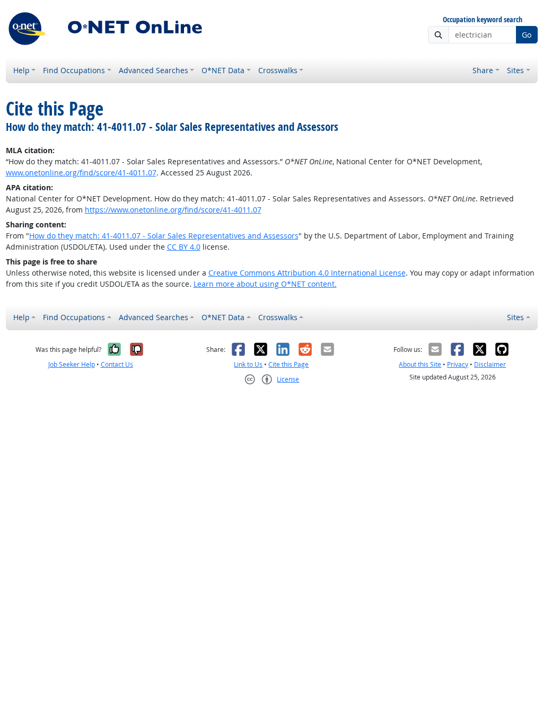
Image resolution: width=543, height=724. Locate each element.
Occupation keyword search (482, 19)
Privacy (457, 364)
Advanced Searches (153, 70)
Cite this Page (288, 364)
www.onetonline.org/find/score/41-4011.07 (81, 172)
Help (21, 70)
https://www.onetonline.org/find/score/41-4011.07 (173, 210)
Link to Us (248, 364)
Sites (515, 70)
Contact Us (117, 364)
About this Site (420, 364)
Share (482, 70)
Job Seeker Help (71, 364)
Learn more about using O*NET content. (265, 284)
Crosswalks (277, 70)
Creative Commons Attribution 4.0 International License (307, 273)
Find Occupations (74, 70)
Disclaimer (490, 364)
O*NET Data (223, 70)
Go (526, 35)
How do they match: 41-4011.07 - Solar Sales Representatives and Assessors (164, 236)
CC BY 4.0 (183, 247)
